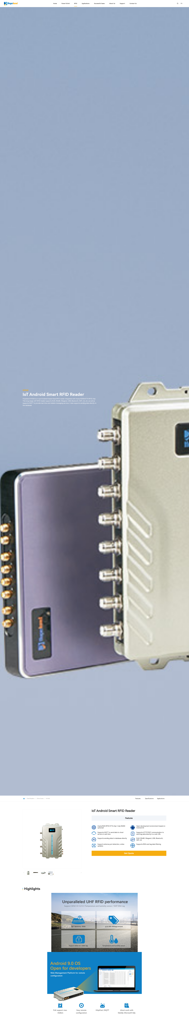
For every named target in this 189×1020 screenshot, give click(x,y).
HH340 (48, 798)
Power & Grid (66, 3)
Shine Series (40, 798)
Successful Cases (99, 3)
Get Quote (129, 853)
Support (122, 3)
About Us (112, 3)
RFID (75, 3)
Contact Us (133, 3)
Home (55, 3)
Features (138, 798)
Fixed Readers (30, 798)
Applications (85, 3)
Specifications (149, 798)
